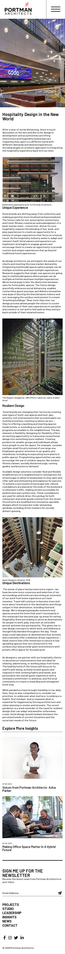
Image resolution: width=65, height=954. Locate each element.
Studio (8, 909)
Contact (10, 925)
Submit (60, 893)
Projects (10, 904)
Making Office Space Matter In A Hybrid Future (29, 848)
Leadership (11, 913)
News (7, 921)
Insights (9, 917)
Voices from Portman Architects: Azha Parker (29, 789)
